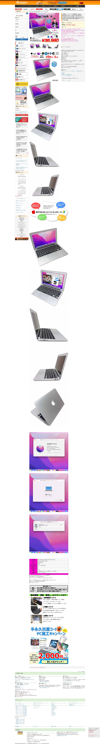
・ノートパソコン (36, 706)
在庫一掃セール (21, 43)
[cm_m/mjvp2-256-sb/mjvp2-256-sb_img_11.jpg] (44, 46)
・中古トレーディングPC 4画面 (21, 712)
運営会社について (19, 205)
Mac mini (21, 220)
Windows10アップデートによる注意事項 (21, 164)
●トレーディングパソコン (19, 704)
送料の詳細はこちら (19, 687)
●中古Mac (53, 704)
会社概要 (77, 6)
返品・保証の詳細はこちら (45, 687)
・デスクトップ (36, 707)
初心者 (22, 228)
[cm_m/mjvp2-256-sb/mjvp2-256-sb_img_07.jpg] (32, 46)
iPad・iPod (20, 62)
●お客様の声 (17, 726)
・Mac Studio (53, 713)
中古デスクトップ (22, 224)
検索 (22, 39)
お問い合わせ (18, 207)
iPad (22, 233)
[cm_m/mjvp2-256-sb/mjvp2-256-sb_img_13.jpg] (50, 46)
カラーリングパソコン (22, 68)
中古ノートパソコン (21, 222)
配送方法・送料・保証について (21, 200)
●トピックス (35, 726)
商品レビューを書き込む (67, 80)
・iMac (52, 710)
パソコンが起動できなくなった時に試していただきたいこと (21, 161)
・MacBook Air (53, 706)
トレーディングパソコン (22, 65)
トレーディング (22, 234)
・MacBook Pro (54, 707)
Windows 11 (22, 229)
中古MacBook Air (68, 74)
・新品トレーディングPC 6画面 (21, 707)
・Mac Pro (53, 715)
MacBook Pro (21, 218)
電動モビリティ (21, 76)
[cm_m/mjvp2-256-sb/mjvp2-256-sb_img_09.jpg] (38, 46)
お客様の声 (55, 6)
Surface (21, 236)
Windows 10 (22, 230)
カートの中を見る (22, 115)
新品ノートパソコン (41, 10)
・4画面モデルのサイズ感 (19, 720)
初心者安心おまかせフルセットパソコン (21, 71)
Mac (22, 231)
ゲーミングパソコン (21, 54)
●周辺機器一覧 (71, 704)
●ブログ (70, 726)
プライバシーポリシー (20, 212)
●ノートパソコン (18, 702)
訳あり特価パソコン (21, 79)
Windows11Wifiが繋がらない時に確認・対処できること (21, 168)
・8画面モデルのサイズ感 (19, 723)
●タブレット (53, 702)
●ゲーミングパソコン (73, 702)
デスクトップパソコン (22, 48)
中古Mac (62, 73)
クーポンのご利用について (21, 198)
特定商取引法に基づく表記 (21, 210)
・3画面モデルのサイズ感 (19, 719)
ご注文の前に (63, 6)
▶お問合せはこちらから (67, 682)
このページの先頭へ (81, 671)
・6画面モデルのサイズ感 (19, 722)
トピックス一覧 (19, 157)
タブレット (20, 51)
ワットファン (21, 223)
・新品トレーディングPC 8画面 (21, 709)
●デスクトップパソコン (37, 702)
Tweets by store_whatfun (19, 170)
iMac (22, 221)
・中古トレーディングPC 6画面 (21, 713)
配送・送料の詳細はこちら (45, 681)
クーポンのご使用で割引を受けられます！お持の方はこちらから (21, 112)
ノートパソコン (34, 10)
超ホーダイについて (19, 203)
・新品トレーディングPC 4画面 (21, 706)
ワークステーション (21, 57)
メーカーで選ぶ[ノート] (72, 71)
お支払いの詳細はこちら (20, 685)
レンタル (49, 6)
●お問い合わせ (53, 726)
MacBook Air (21, 219)
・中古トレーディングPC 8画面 (21, 715)
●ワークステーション (37, 704)
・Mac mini (53, 712)
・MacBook (53, 709)
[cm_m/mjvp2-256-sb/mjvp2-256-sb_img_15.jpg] (56, 46)
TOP (30, 10)
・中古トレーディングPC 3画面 (21, 710)
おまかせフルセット (21, 227)
